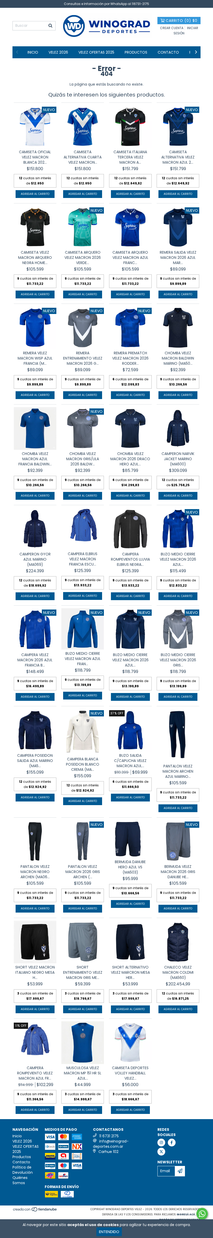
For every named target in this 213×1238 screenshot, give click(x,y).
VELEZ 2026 (58, 52)
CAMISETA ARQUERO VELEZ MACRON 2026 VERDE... (82, 257)
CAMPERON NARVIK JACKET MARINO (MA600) (178, 459)
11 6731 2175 (109, 1136)
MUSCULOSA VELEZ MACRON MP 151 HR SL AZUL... (82, 1073)
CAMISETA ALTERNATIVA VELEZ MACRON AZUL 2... (178, 157)
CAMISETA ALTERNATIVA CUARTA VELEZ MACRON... (83, 157)
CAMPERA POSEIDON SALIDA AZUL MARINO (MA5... (35, 760)
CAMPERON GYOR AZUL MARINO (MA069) (35, 559)
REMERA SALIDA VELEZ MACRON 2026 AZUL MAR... (178, 257)
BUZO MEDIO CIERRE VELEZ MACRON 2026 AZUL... (178, 559)
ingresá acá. (186, 1214)
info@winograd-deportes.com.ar (111, 1144)
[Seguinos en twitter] (161, 1152)
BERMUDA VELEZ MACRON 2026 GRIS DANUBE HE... (178, 872)
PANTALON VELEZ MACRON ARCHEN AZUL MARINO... (178, 771)
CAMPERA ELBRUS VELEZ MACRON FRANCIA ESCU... (82, 559)
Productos (136, 52)
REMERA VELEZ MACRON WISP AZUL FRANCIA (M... (35, 358)
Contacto (168, 52)
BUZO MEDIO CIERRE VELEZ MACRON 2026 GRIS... (178, 660)
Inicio (33, 52)
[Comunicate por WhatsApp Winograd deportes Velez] (202, 1214)
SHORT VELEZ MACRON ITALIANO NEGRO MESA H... (35, 972)
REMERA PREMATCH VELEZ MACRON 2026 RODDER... (130, 358)
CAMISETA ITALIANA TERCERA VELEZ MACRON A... (130, 157)
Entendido (109, 1231)
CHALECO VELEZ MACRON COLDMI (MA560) (178, 972)
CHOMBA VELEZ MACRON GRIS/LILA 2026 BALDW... (82, 459)
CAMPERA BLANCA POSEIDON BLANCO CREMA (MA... (82, 764)
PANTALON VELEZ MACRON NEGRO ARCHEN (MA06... (35, 872)
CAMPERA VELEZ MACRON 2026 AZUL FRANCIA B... (34, 660)
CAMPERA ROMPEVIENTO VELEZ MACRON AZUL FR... (35, 1073)
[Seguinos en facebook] (172, 1142)
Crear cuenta (171, 28)
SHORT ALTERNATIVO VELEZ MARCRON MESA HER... (130, 972)
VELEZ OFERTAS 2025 (96, 52)
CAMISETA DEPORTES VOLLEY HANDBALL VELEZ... (130, 1073)
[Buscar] (50, 25)
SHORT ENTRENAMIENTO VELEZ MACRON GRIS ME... (82, 972)
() (181, 20)
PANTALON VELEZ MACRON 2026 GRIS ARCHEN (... (82, 872)
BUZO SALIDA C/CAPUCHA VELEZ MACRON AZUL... (130, 760)
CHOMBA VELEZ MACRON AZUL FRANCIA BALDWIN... (35, 459)
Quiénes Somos (20, 1180)
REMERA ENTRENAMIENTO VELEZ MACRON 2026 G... (82, 358)
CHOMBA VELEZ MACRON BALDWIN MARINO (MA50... (178, 358)
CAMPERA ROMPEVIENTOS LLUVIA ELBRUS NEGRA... (130, 559)
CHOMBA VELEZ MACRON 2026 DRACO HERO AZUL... (130, 459)
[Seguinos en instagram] (161, 1142)
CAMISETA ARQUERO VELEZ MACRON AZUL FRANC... (130, 257)
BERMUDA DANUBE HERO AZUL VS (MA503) (130, 867)
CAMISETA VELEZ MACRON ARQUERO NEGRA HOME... (35, 257)
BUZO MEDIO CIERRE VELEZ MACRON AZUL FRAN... (83, 658)
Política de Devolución (22, 1170)
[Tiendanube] (35, 1211)
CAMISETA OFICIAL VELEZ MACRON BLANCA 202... (35, 157)
